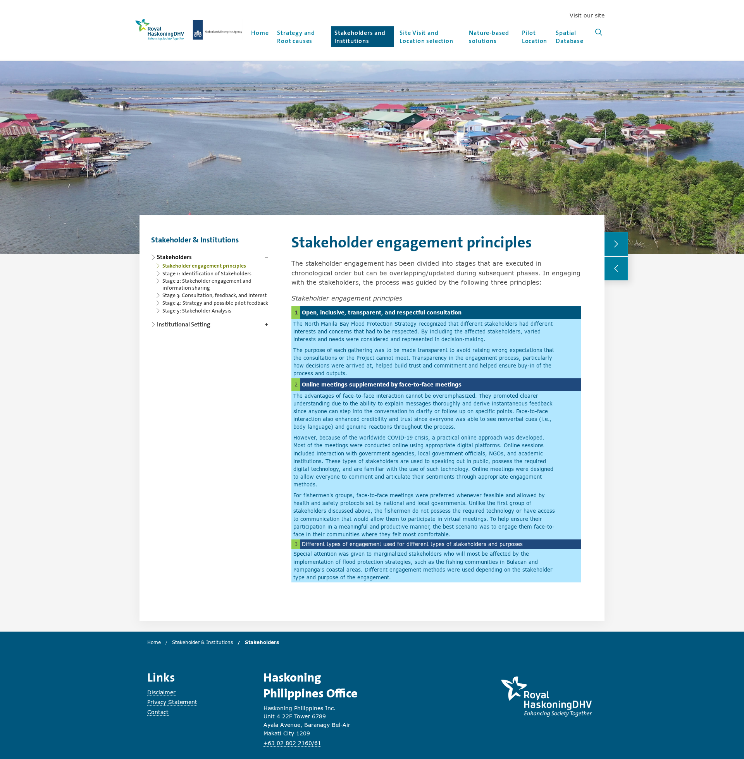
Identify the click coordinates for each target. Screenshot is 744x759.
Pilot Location (534, 37)
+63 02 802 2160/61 (292, 743)
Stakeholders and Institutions (360, 37)
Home (260, 33)
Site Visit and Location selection (426, 37)
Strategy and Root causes (296, 37)
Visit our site (587, 15)
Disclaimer (161, 692)
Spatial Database (569, 37)
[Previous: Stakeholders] (616, 268)
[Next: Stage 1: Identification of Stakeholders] (616, 244)
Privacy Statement (172, 702)
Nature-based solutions (489, 37)
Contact (158, 712)
